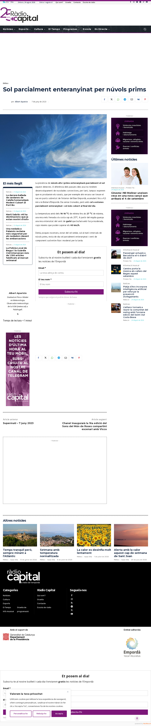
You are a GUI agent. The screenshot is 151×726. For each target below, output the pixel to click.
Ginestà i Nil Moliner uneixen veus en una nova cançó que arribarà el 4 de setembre (129, 196)
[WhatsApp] (118, 99)
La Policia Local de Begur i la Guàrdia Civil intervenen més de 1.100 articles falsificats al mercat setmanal (17, 254)
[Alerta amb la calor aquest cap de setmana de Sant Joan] (131, 535)
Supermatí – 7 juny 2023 (18, 423)
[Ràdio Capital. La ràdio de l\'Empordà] (19, 15)
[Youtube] (146, 2)
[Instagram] (133, 2)
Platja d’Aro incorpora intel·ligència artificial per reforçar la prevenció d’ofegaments (135, 291)
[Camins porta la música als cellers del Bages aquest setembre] (116, 269)
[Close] (67, 692)
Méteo (5, 83)
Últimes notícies (124, 159)
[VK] (138, 99)
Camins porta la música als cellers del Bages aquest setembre (134, 272)
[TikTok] (143, 2)
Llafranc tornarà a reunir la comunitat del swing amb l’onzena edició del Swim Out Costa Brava (135, 312)
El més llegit (12, 183)
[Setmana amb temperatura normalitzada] (57, 535)
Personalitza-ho (21, 713)
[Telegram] (140, 2)
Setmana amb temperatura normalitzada (49, 553)
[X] (111, 99)
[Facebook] (130, 2)
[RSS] (72, 603)
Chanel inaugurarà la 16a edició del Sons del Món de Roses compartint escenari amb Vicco (84, 426)
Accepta (59, 713)
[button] (144, 29)
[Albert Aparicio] (7, 102)
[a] (50, 576)
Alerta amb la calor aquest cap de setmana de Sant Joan (130, 553)
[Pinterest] (145, 99)
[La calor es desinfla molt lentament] (94, 535)
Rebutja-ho (41, 713)
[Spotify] (137, 2)
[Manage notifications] (137, 718)
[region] (38, 704)
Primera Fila (130, 188)
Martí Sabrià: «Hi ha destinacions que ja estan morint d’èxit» (17, 217)
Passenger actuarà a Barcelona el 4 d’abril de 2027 (134, 255)
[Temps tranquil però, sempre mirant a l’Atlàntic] (20, 535)
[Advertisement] (75, 56)
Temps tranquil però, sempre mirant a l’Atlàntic (17, 553)
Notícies (9, 192)
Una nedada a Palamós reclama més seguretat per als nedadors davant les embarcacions (17, 233)
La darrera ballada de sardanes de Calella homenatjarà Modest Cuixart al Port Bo (17, 200)
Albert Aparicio (21, 102)
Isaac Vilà (14, 560)
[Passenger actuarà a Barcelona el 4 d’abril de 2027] (116, 254)
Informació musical (117, 188)
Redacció (126, 299)
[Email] (131, 99)
